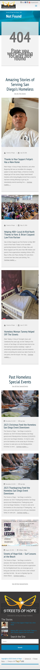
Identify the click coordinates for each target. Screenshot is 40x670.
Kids (23, 2)
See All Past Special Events (20, 386)
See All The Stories (20, 94)
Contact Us (28, 659)
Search (20, 647)
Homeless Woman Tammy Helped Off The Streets (19, 333)
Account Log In (34, 2)
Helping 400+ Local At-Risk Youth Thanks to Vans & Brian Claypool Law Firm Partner (19, 234)
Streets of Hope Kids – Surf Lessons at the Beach (20, 555)
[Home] (8, 4)
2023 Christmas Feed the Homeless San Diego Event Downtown (20, 426)
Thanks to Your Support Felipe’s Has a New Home (18, 160)
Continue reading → (10, 260)
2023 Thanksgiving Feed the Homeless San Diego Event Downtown (17, 490)
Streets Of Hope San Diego (12, 12)
